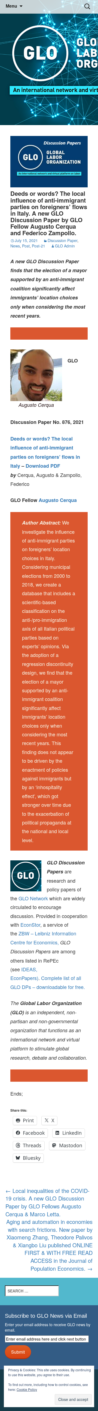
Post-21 (38, 246)
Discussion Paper (62, 240)
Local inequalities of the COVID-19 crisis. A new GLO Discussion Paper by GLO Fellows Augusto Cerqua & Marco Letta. (47, 1202)
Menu (11, 6)
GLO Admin (65, 246)
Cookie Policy (27, 1389)
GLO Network (33, 898)
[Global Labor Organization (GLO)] (49, 62)
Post (26, 246)
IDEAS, (29, 969)
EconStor (30, 924)
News (15, 246)
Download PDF (43, 465)
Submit (18, 1352)
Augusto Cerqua (58, 500)
